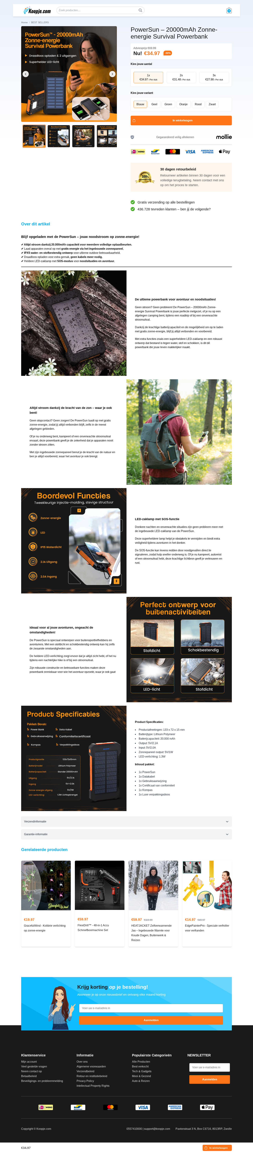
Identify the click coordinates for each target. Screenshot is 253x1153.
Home (24, 22)
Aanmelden (151, 1020)
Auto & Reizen (141, 1080)
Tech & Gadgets (141, 1071)
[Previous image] (26, 74)
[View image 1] (34, 136)
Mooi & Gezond (141, 1076)
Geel (154, 104)
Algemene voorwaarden (91, 1066)
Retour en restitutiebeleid (92, 1076)
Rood (198, 104)
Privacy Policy (85, 1080)
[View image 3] (83, 136)
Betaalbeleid (29, 1076)
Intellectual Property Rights (93, 1085)
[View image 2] (59, 136)
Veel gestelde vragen (34, 1066)
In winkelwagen (183, 120)
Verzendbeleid (85, 1071)
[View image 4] (108, 136)
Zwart (212, 104)
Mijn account (29, 1061)
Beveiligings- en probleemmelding (42, 1080)
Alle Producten (141, 1061)
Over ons (82, 1061)
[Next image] (112, 74)
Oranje (183, 104)
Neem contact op (31, 1071)
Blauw (140, 104)
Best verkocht (140, 1066)
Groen (168, 104)
